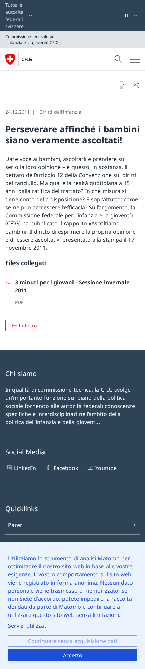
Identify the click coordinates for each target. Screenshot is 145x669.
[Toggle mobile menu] (135, 59)
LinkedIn (25, 468)
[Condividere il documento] (136, 84)
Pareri (16, 525)
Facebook (66, 468)
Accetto (72, 655)
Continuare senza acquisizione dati (72, 641)
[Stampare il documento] (121, 84)
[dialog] (72, 605)
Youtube (106, 468)
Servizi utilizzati (28, 625)
